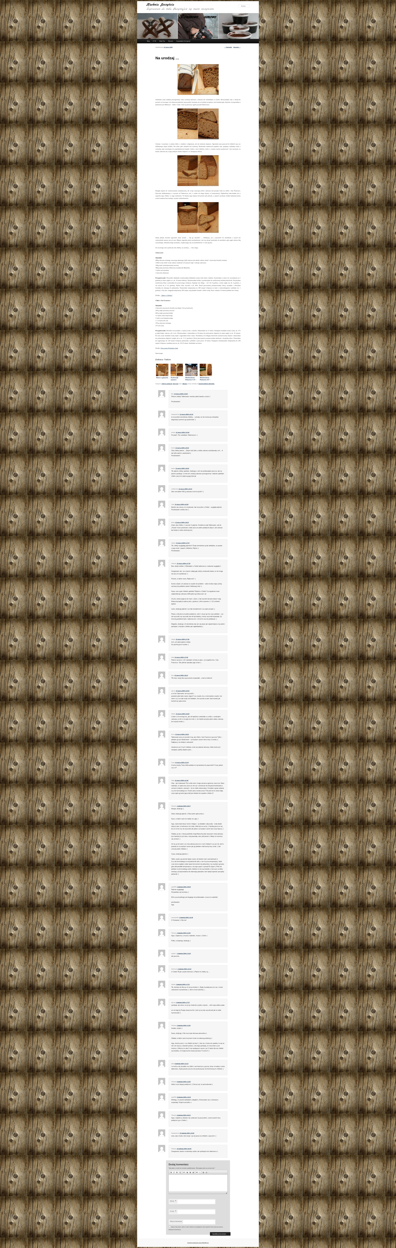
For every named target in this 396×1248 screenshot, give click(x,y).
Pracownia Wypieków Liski (169, 348)
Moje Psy (162, 41)
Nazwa (173, 1201)
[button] (171, 1172)
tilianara (184, 384)
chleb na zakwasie (166, 384)
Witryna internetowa (176, 1221)
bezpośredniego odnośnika (206, 384)
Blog (148, 41)
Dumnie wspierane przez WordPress (198, 1243)
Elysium (170, 41)
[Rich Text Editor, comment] (198, 1183)
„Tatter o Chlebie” (167, 295)
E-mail (173, 1211)
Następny (237, 47)
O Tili (154, 41)
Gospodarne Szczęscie (183, 41)
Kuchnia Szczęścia (160, 4)
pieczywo (175, 384)
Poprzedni (228, 47)
